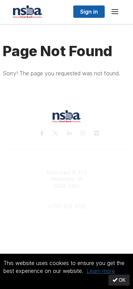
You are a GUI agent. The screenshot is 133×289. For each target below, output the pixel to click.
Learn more (101, 270)
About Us (66, 238)
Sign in (89, 11)
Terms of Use (66, 245)
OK (121, 280)
